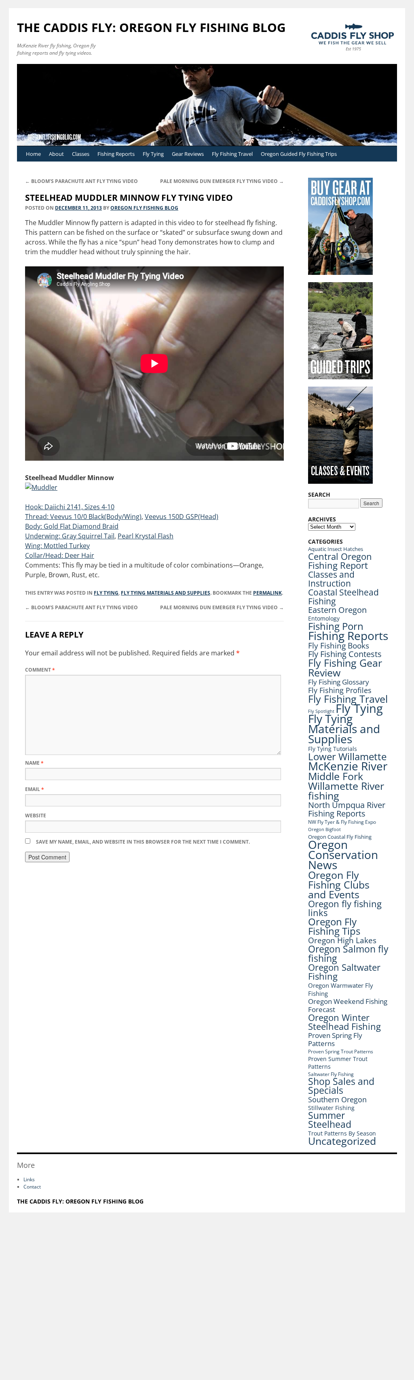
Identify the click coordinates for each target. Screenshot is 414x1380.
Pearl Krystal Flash (145, 536)
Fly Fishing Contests (345, 654)
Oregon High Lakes (342, 940)
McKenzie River (347, 766)
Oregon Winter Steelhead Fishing (344, 1022)
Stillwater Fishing (331, 1108)
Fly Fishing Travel (232, 153)
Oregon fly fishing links (345, 908)
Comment (40, 669)
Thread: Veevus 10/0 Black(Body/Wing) (83, 516)
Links (29, 1179)
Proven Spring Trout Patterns (340, 1051)
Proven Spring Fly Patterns (335, 1039)
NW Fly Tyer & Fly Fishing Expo (342, 822)
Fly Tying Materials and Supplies (165, 592)
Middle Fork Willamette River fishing (346, 785)
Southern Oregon (337, 1099)
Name (34, 762)
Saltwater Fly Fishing (331, 1074)
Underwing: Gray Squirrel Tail (69, 536)
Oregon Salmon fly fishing (348, 953)
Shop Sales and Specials (341, 1086)
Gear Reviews (188, 153)
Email (34, 789)
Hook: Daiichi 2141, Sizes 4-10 (69, 506)
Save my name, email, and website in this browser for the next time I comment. (143, 841)
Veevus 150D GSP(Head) (181, 516)
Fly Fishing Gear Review (345, 667)
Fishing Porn (335, 626)
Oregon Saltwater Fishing (344, 971)
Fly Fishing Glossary (338, 682)
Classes (80, 153)
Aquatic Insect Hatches (335, 549)
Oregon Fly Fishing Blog (144, 207)
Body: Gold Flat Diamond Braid (71, 526)
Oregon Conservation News (343, 854)
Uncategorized (342, 1141)
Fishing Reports (116, 153)
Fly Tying (153, 153)
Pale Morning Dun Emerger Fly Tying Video (222, 181)
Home (33, 153)
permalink (267, 592)
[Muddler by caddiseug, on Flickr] (41, 487)
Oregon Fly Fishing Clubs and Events (339, 884)
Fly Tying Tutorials (332, 749)
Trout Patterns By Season (342, 1133)
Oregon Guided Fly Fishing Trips (299, 153)
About (56, 153)
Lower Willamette (347, 756)
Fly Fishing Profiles (340, 690)
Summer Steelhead (329, 1120)
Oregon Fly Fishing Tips (334, 926)
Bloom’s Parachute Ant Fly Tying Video (81, 181)
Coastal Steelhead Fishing (343, 597)
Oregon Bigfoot (324, 829)
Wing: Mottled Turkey (57, 545)
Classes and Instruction (331, 578)
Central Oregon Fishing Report (340, 561)
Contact (32, 1186)
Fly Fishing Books (338, 645)
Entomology (324, 618)
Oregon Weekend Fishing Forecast (347, 1005)
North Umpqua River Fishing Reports (346, 809)
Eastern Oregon (337, 609)
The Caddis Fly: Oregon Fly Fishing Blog (151, 27)
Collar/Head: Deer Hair (59, 555)
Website (35, 815)
